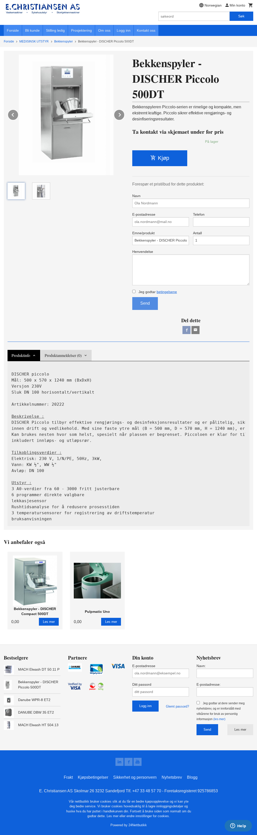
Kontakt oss (146, 30)
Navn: (201, 666)
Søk (241, 16)
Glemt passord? (177, 706)
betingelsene (167, 292)
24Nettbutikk (137, 825)
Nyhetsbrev (172, 777)
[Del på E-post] (195, 330)
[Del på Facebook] (186, 330)
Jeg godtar (157, 292)
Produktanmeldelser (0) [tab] (63, 355)
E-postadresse (143, 214)
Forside (13, 30)
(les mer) (219, 719)
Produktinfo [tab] (21, 355)
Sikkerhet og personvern (135, 777)
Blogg (192, 777)
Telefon (199, 214)
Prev (18, 114)
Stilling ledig (55, 30)
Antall (197, 233)
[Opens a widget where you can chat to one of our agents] (238, 826)
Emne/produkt (143, 233)
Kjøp (163, 158)
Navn (136, 196)
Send (145, 303)
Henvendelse (142, 252)
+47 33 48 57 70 (146, 791)
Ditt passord (141, 684)
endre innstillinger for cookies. (148, 816)
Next (124, 114)
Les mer (240, 729)
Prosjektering (81, 30)
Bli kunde (32, 30)
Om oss (104, 30)
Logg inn (124, 30)
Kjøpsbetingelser (93, 777)
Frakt (68, 777)
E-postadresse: (209, 684)
